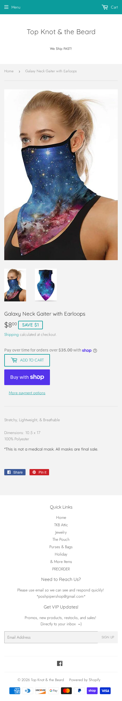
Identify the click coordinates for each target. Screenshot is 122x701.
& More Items (61, 561)
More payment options (27, 393)
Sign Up (108, 637)
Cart (114, 7)
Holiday (61, 554)
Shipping (11, 334)
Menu (15, 7)
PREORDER (61, 569)
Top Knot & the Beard (61, 31)
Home (9, 71)
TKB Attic (61, 525)
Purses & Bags (61, 547)
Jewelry (61, 532)
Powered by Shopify (84, 680)
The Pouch (61, 539)
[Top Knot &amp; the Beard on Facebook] (60, 664)
